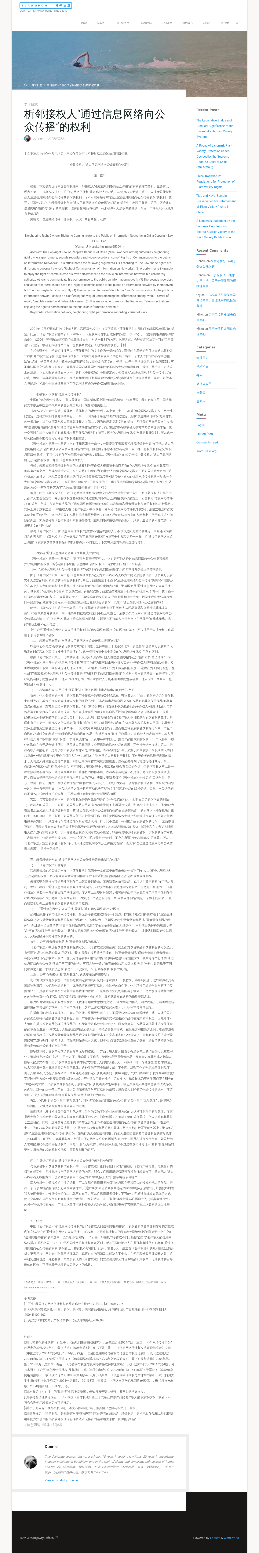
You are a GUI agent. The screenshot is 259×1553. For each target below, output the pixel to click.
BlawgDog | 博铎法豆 (46, 5)
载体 (46, 1425)
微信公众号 (204, 384)
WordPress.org (206, 451)
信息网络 (33, 1425)
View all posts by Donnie (61, 1480)
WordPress (231, 1538)
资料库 (201, 401)
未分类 (201, 392)
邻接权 (58, 1425)
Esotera (214, 1538)
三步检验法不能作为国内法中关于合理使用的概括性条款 (216, 280)
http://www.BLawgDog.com (39, 1287)
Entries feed (204, 434)
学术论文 (202, 366)
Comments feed (207, 442)
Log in (200, 425)
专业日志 (37, 85)
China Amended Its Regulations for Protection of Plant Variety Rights (215, 181)
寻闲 (199, 375)
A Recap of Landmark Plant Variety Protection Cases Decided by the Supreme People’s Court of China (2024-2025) (214, 156)
